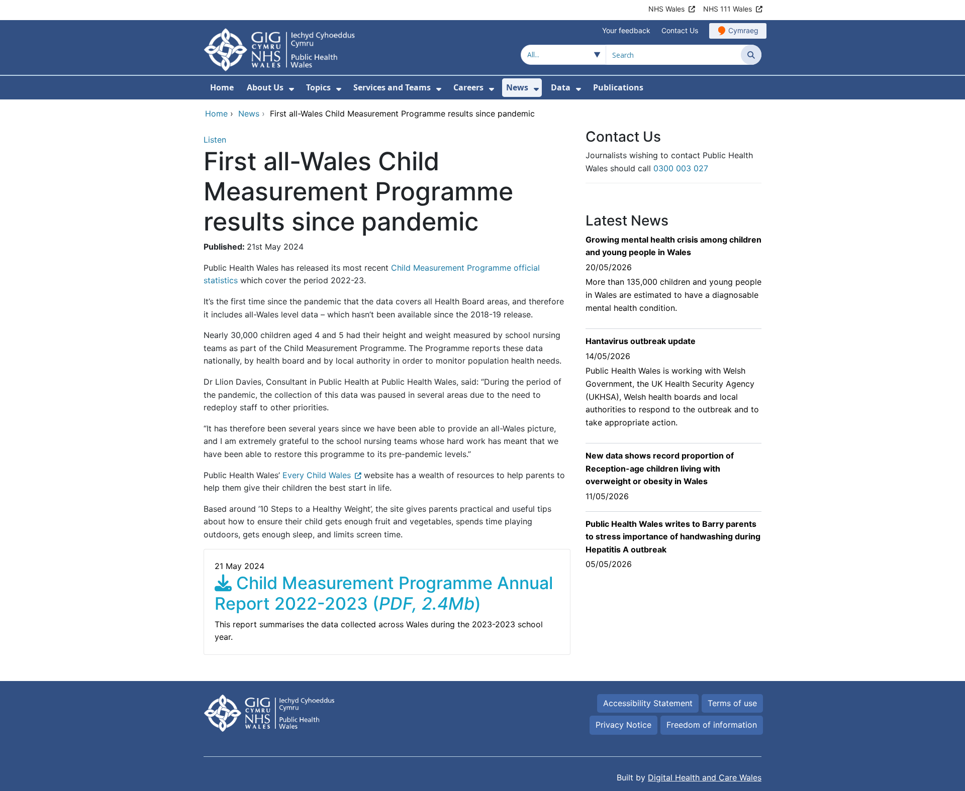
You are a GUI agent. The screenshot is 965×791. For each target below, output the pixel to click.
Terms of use (732, 703)
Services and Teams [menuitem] (392, 87)
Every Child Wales (316, 475)
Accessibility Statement (648, 703)
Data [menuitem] (560, 87)
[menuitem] (291, 89)
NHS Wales (666, 9)
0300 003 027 (680, 168)
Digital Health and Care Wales (704, 777)
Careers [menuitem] (468, 87)
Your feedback (626, 30)
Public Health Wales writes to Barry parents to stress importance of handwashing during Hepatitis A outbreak (673, 536)
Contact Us (679, 30)
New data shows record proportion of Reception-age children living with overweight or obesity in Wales (660, 468)
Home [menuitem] (222, 87)
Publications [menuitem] (618, 87)
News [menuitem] (517, 87)
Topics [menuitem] (318, 87)
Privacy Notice (623, 725)
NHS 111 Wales (727, 9)
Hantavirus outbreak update (641, 341)
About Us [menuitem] (265, 87)
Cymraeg (743, 30)
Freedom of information (711, 725)
